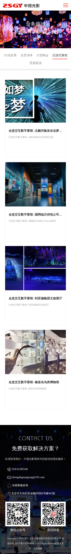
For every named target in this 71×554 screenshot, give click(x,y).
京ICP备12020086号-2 (25, 543)
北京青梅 (37, 548)
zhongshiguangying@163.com (27, 477)
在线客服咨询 (19, 485)
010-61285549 (19, 469)
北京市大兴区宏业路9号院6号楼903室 (33, 493)
